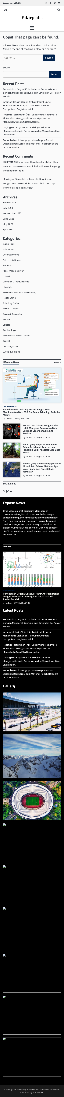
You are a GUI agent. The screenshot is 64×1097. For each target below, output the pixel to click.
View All (55, 362)
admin (9, 418)
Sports (6, 324)
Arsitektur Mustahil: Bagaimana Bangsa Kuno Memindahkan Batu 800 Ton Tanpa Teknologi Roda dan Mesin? (29, 183)
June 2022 (8, 218)
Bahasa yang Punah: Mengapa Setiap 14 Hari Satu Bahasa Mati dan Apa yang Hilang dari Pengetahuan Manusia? (42, 467)
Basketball (8, 243)
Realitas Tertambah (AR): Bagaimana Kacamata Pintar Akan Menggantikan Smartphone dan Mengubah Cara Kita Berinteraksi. (30, 118)
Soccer (7, 319)
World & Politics (11, 351)
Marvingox (8, 179)
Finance (7, 265)
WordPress (38, 1092)
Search (7, 67)
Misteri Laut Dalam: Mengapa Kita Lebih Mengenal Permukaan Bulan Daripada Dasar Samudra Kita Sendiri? (40, 429)
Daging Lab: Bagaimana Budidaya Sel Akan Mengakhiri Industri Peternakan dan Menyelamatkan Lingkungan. (31, 131)
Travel (6, 341)
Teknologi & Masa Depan (16, 335)
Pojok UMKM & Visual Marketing (19, 292)
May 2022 (8, 224)
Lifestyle (7, 287)
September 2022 (12, 213)
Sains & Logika (10, 308)
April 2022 (8, 229)
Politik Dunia (9, 297)
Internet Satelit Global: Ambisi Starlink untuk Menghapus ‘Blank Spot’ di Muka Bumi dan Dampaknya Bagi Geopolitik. (27, 105)
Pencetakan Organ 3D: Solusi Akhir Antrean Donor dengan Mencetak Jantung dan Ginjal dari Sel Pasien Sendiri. (32, 93)
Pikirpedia (32, 18)
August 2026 (10, 202)
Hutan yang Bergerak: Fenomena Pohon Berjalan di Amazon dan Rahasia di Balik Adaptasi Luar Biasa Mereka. (41, 448)
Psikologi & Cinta (12, 303)
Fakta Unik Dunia (12, 260)
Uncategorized (11, 346)
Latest (6, 276)
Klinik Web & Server (13, 270)
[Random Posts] (5, 10)
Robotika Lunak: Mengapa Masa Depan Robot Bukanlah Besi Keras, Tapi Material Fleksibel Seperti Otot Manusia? (30, 144)
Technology (9, 330)
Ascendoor (53, 1089)
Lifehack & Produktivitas (16, 281)
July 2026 (8, 208)
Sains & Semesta (12, 314)
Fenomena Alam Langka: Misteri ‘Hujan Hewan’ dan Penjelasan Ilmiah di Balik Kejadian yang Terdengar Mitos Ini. (31, 166)
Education (8, 249)
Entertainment (11, 254)
